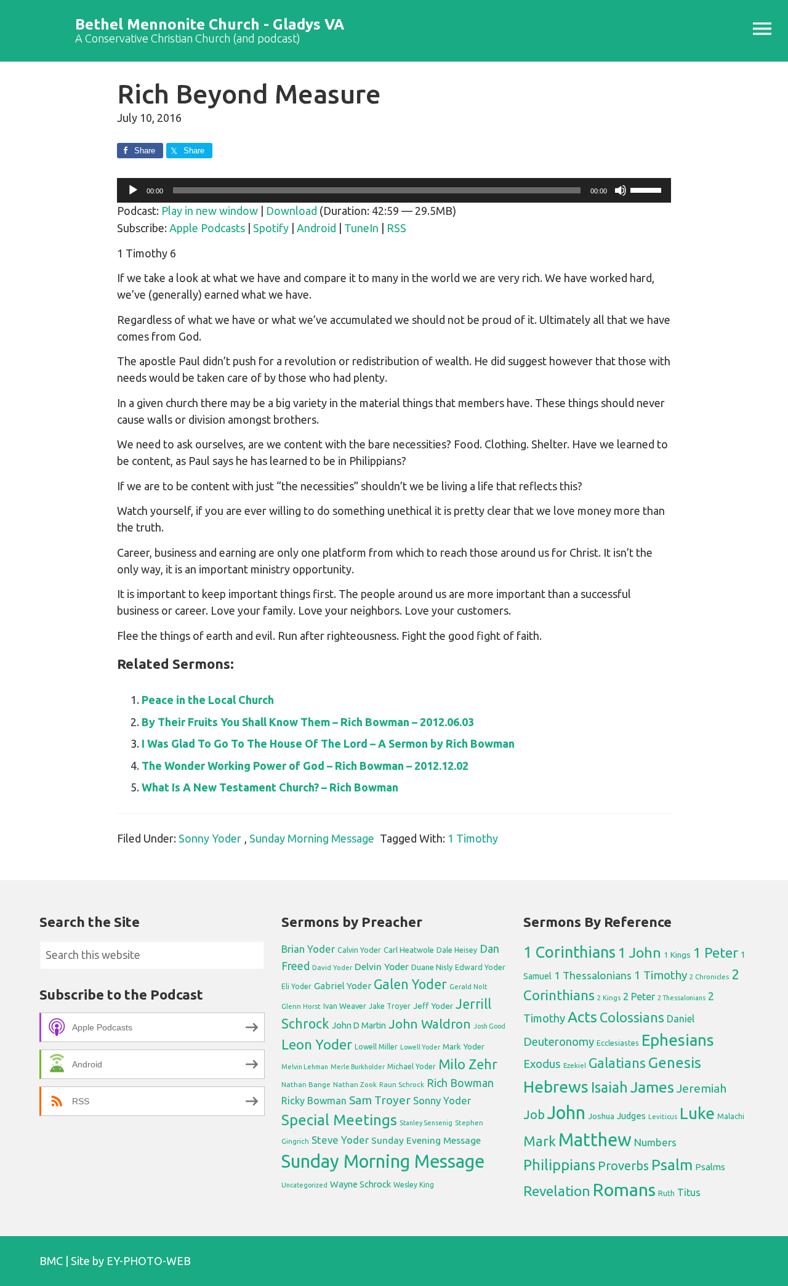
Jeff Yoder (433, 1006)
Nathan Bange (306, 1084)
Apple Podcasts (207, 228)
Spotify (271, 228)
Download (291, 210)
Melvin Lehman (304, 1066)
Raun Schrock (401, 1084)
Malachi (730, 1116)
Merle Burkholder (358, 1066)
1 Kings (677, 955)
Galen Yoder (410, 984)
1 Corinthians (569, 952)
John (566, 1112)
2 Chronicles (709, 977)
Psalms (710, 1167)
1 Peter (715, 952)
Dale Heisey (456, 949)
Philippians (559, 1165)
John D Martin (359, 1025)
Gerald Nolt (468, 986)
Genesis (674, 1062)
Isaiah (609, 1087)
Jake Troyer (390, 1006)
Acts (582, 1016)
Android (316, 228)
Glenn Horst (301, 1006)
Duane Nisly (431, 967)
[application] (394, 190)
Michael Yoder (411, 1066)
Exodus (542, 1064)
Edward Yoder (480, 967)
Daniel (680, 1018)
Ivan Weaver (344, 1005)
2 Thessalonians (681, 997)
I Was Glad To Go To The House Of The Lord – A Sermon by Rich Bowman (328, 743)
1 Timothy (473, 838)
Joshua (601, 1116)
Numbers (655, 1142)
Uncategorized (304, 1185)
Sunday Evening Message (426, 1140)
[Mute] (620, 190)
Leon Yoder (316, 1044)
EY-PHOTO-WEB (149, 1261)
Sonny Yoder (210, 838)
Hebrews (556, 1086)
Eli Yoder (296, 986)
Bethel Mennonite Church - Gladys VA (209, 24)
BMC (51, 1261)
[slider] (647, 189)
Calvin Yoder (359, 949)
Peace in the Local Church (208, 700)
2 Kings (609, 997)
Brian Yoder (308, 949)
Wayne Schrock (360, 1184)
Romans (624, 1189)
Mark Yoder (463, 1046)
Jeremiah (701, 1088)
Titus (689, 1192)
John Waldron (429, 1024)
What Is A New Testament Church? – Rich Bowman (270, 787)
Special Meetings (339, 1120)
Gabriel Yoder (342, 986)
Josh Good (489, 1026)
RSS (396, 228)
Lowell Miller (376, 1047)
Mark (539, 1141)
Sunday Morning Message (311, 838)
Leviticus (662, 1116)
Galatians (617, 1063)
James (652, 1087)
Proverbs (623, 1166)
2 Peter (639, 996)
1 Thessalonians (593, 975)
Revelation (556, 1191)
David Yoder (332, 967)
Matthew (595, 1140)
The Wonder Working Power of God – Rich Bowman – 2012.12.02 (305, 765)
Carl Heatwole (409, 949)
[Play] (133, 190)
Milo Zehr (467, 1064)
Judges (631, 1115)
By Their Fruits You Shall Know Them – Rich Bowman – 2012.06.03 (308, 722)
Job (534, 1114)
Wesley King (413, 1185)
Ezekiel (574, 1065)
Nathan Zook (355, 1084)
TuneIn (361, 228)
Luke (697, 1113)
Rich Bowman (460, 1083)
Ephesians (677, 1040)
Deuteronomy (558, 1041)
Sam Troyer (380, 1100)
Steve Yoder (340, 1140)
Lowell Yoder (420, 1047)
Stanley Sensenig (426, 1122)
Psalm (672, 1164)
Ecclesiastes (618, 1042)
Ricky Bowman (314, 1100)
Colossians (632, 1017)
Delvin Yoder (382, 966)
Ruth (666, 1193)
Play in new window (209, 210)
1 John (639, 952)
